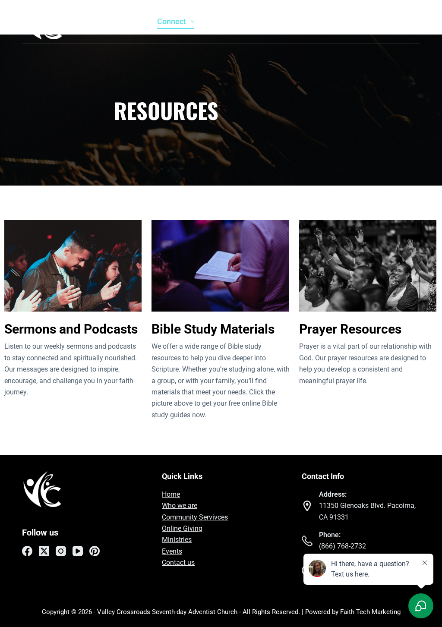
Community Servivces (195, 517)
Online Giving (182, 528)
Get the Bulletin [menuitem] (309, 21)
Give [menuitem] (254, 21)
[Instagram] (385, 21)
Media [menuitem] (216, 21)
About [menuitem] (127, 21)
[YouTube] (400, 21)
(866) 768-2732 (342, 546)
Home (171, 494)
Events (172, 551)
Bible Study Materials (213, 329)
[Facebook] (355, 21)
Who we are (179, 505)
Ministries (177, 540)
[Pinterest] (415, 21)
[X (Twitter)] (370, 21)
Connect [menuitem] (171, 21)
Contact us (178, 562)
